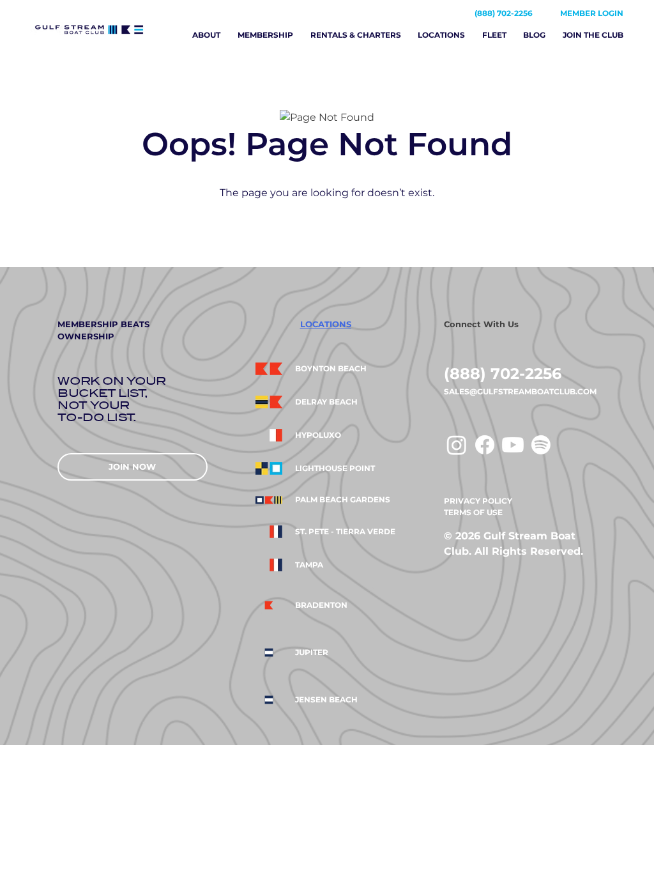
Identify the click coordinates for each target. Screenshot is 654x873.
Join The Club (593, 35)
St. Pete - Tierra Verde (345, 531)
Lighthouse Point (335, 468)
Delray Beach (326, 402)
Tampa (309, 564)
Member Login (591, 13)
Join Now (132, 466)
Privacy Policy (478, 501)
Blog (534, 35)
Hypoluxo (318, 435)
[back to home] (101, 29)
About (206, 35)
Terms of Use (473, 512)
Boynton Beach (331, 368)
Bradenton (321, 605)
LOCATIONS (325, 324)
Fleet (494, 35)
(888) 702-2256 (504, 13)
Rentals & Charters (355, 35)
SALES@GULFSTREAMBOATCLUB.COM (520, 391)
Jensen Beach (326, 699)
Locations (441, 35)
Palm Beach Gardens (342, 499)
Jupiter (311, 652)
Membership (265, 35)
